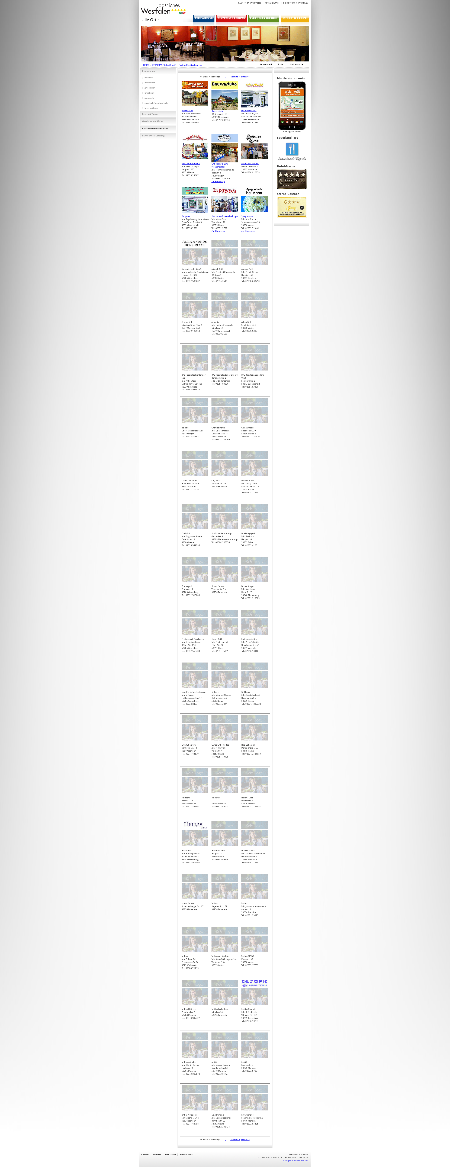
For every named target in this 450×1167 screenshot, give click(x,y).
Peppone (186, 216)
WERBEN (157, 1154)
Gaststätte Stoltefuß (191, 163)
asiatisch (149, 98)
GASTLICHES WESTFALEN (249, 3)
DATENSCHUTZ (186, 1154)
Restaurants (148, 71)
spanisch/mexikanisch (156, 103)
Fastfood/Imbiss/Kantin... (190, 65)
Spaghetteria (247, 216)
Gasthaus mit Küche (152, 121)
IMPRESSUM (170, 1154)
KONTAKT (145, 1154)
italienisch (150, 82)
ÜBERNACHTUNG (204, 18)
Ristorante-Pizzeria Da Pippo (224, 216)
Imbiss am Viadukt (250, 163)
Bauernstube (217, 111)
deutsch (148, 77)
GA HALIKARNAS (248, 110)
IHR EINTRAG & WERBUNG (295, 3)
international (151, 108)
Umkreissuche (296, 64)
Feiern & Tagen (150, 114)
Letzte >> (245, 77)
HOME (146, 65)
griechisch (149, 88)
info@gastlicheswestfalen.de (295, 1160)
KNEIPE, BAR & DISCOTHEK (263, 18)
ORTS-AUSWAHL (272, 3)
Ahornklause (187, 110)
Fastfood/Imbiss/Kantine (155, 128)
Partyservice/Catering (153, 136)
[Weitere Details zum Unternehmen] (195, 88)
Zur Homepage (218, 181)
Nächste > (235, 77)
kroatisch (149, 93)
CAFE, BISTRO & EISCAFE (295, 18)
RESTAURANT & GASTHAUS (231, 18)
